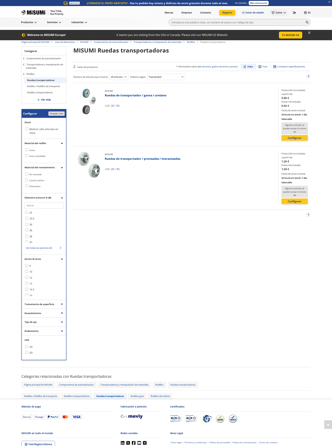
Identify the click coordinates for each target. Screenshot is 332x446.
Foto (265, 66)
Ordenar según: (138, 76)
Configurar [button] (295, 138)
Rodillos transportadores (40, 92)
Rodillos (191, 42)
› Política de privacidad (219, 442)
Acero (32, 150)
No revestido (35, 174)
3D (117, 105)
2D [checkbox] (31, 346)
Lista (250, 66)
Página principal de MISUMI (35, 42)
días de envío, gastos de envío (212, 66)
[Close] (309, 32)
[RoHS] (220, 418)
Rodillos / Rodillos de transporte (43, 86)
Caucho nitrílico (36, 180)
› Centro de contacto (268, 442)
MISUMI (84, 42)
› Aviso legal (176, 442)
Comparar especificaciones (291, 66)
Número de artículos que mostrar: (90, 76)
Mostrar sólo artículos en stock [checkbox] (43, 131)
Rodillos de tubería (160, 396)
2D (112, 105)
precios (234, 66)
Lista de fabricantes (65, 42)
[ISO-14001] (191, 418)
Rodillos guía (137, 396)
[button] (259, 3)
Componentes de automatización (111, 42)
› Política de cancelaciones (244, 442)
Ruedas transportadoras (40, 80)
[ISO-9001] (175, 418)
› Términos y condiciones (195, 442)
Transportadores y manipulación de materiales (158, 42)
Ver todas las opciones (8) (39, 247)
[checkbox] (44, 150)
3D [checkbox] (31, 352)
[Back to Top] (328, 424)
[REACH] (233, 418)
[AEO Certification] (206, 418)
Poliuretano (34, 186)
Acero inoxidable (37, 156)
